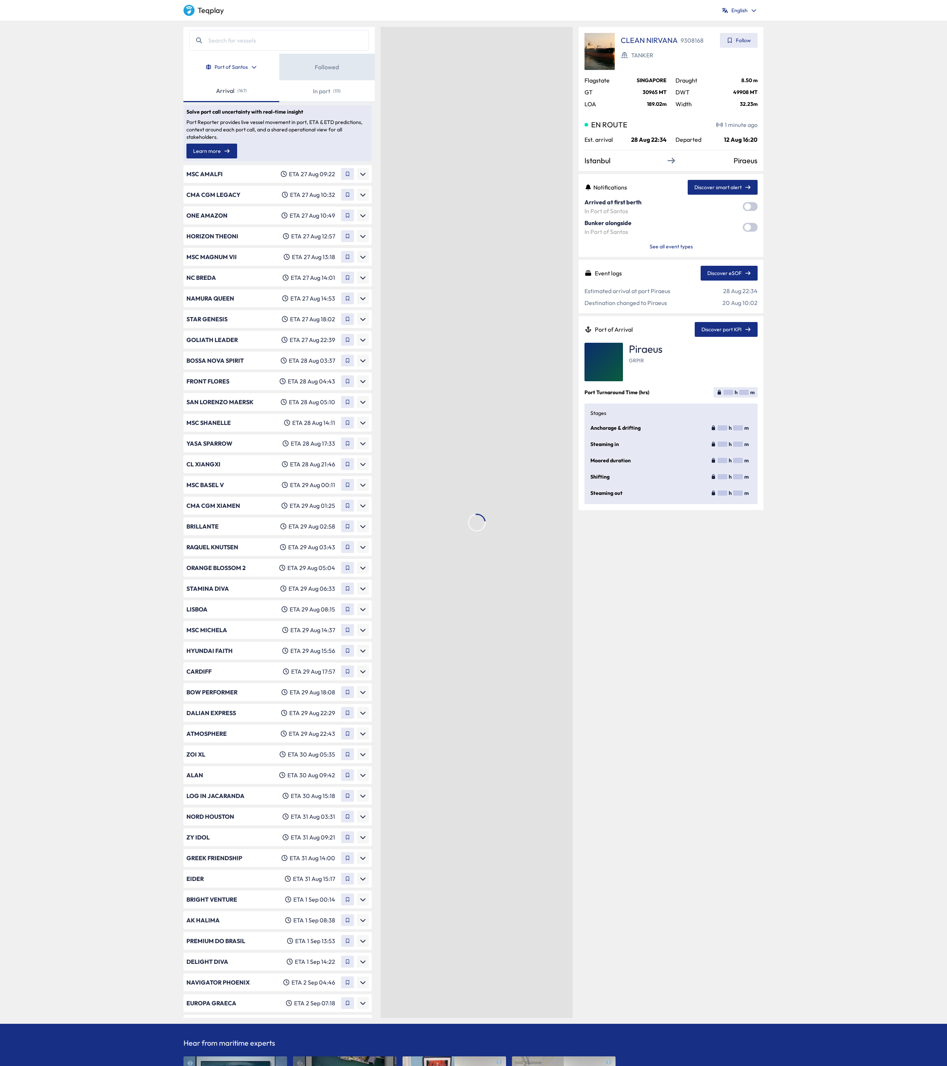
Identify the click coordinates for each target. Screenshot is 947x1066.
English (739, 10)
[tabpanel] (279, 549)
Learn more (207, 151)
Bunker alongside (607, 223)
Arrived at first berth (612, 202)
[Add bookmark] (347, 174)
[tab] (231, 67)
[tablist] (279, 67)
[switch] (750, 206)
